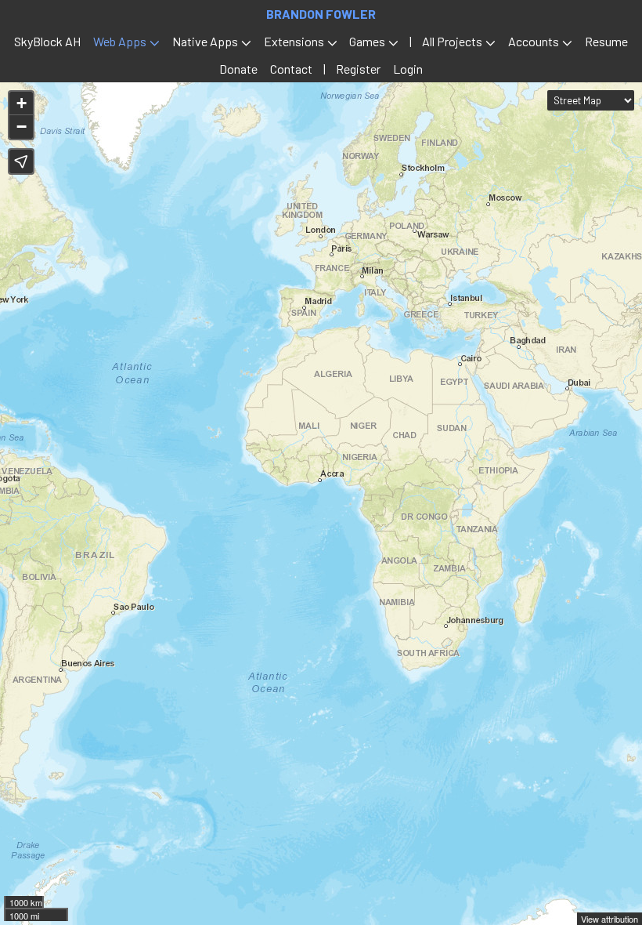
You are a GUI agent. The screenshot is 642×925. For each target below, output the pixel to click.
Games (367, 41)
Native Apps (205, 41)
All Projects (452, 41)
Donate (238, 68)
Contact (291, 68)
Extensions (294, 41)
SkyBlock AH (47, 41)
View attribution (609, 918)
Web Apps (119, 41)
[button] (21, 103)
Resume (606, 41)
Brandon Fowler (321, 13)
